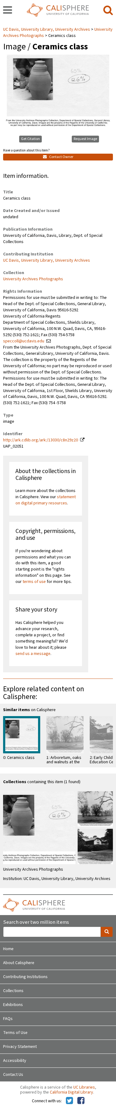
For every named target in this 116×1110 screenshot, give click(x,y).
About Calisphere (18, 963)
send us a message (32, 654)
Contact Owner (61, 157)
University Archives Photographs (33, 279)
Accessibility (14, 1061)
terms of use (34, 582)
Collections (13, 991)
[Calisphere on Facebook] (80, 1101)
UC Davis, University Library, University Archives (47, 29)
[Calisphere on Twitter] (69, 1101)
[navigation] (7, 10)
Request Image (85, 139)
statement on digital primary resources (45, 500)
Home (8, 949)
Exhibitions (13, 1005)
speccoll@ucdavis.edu (23, 341)
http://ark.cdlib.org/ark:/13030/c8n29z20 (40, 440)
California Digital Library (71, 1092)
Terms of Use (15, 1033)
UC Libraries (84, 1087)
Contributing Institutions (25, 977)
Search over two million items (36, 922)
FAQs (8, 1019)
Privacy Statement (20, 1047)
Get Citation (30, 139)
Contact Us (13, 1075)
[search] (108, 10)
